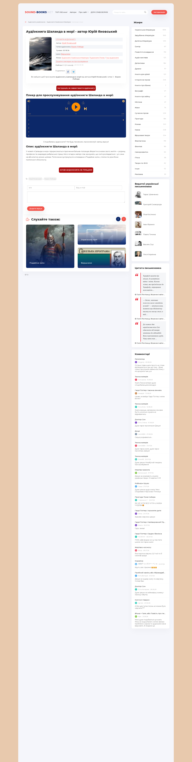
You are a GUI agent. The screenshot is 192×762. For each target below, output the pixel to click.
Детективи (150, 63)
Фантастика (150, 141)
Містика (150, 102)
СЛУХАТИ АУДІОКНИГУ (66, 39)
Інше (150, 169)
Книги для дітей (150, 74)
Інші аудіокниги (112, 58)
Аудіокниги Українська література (59, 22)
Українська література (150, 30)
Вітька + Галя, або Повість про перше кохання (150, 613)
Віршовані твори (150, 135)
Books (39, 12)
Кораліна (139, 561)
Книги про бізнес (150, 85)
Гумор (150, 46)
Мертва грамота (142, 470)
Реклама (150, 174)
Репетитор (140, 359)
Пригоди (150, 119)
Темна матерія (141, 376)
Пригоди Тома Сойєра (145, 497)
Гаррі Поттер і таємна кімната (148, 390)
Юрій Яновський (69, 43)
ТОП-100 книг (61, 12)
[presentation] (118, 219)
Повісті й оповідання (150, 52)
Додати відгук (35, 208)
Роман (150, 124)
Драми (150, 69)
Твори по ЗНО (150, 163)
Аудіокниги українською (36, 22)
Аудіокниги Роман (97, 58)
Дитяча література (150, 41)
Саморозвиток (150, 152)
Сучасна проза (150, 113)
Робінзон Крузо (142, 483)
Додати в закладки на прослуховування (72, 61)
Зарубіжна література (150, 35)
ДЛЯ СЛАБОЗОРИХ (99, 12)
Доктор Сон (140, 419)
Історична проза (150, 80)
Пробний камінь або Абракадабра (150, 572)
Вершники (65, 54)
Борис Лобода (77, 47)
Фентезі (150, 146)
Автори (73, 12)
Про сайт (83, 12)
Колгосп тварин (142, 600)
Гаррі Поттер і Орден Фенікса (148, 534)
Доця (137, 431)
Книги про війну (150, 96)
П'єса (150, 158)
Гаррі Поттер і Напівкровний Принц (150, 522)
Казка (150, 130)
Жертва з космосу (143, 547)
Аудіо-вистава (150, 58)
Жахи (150, 108)
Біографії (150, 91)
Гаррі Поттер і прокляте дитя (148, 510)
